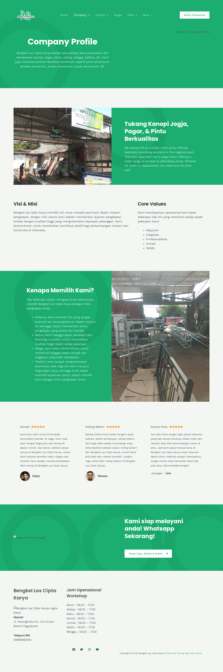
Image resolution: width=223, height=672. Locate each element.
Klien (130, 15)
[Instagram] (89, 649)
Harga (118, 15)
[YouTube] (97, 649)
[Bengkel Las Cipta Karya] (26, 14)
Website (169, 653)
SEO (179, 653)
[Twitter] (81, 649)
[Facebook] (73, 649)
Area (146, 15)
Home (64, 15)
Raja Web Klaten (193, 653)
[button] (88, 15)
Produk (100, 15)
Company (80, 15)
